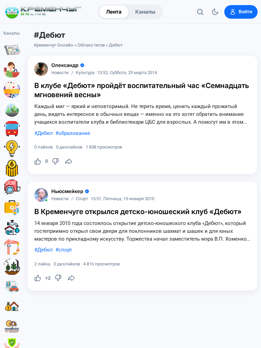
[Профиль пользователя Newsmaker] (41, 195)
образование (74, 133)
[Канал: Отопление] (11, 168)
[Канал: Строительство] (11, 247)
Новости (60, 73)
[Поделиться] (68, 161)
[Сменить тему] (215, 12)
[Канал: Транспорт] (11, 128)
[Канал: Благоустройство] (11, 109)
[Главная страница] (43, 11)
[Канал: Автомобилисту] (11, 286)
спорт (65, 250)
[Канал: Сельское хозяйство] (11, 266)
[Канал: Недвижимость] (11, 306)
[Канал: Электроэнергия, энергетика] (11, 148)
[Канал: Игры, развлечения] (11, 89)
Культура (85, 73)
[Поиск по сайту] (200, 12)
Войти (245, 11)
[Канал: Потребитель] (11, 69)
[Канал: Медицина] (11, 207)
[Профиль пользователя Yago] (41, 69)
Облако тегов (91, 45)
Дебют (45, 133)
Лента (114, 11)
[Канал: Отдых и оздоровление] (11, 325)
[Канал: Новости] (11, 49)
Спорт (82, 199)
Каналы (145, 11)
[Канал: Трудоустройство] (11, 187)
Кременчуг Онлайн (53, 45)
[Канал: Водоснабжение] (11, 227)
